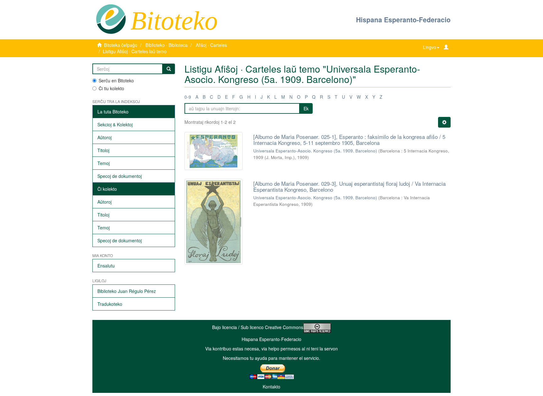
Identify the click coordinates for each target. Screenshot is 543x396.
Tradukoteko (109, 304)
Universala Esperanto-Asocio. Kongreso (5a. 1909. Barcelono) (315, 151)
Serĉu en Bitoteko (116, 80)
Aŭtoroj (104, 137)
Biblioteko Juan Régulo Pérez (126, 291)
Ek (306, 108)
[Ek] (168, 68)
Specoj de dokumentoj (119, 176)
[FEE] (110, 18)
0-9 (187, 97)
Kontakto (271, 386)
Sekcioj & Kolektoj (115, 124)
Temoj (103, 163)
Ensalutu (106, 265)
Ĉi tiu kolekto (111, 88)
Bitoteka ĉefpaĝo (120, 45)
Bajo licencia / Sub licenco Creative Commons (257, 327)
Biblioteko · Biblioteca (166, 45)
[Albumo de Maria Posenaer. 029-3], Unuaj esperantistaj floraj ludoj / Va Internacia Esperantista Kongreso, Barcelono (349, 186)
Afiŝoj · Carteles (211, 45)
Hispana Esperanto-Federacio (403, 19)
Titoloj (103, 150)
